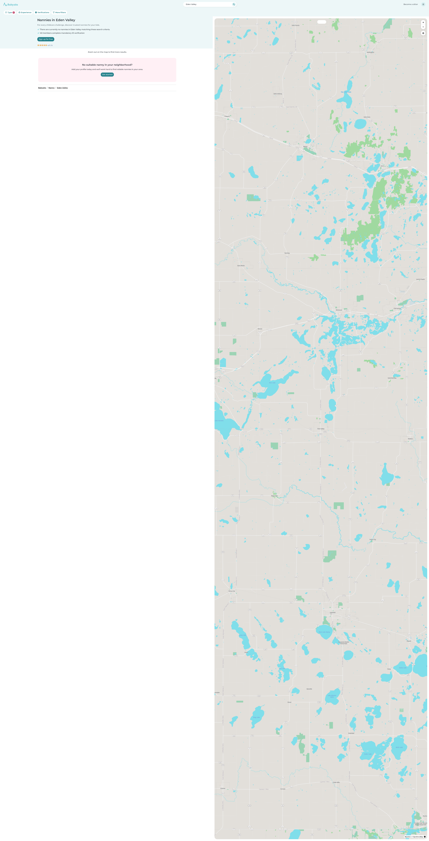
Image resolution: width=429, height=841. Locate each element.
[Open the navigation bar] (423, 4)
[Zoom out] (423, 27)
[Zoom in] (423, 22)
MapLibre (408, 837)
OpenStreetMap (418, 837)
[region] (320, 428)
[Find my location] (423, 33)
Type (10, 12)
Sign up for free (46, 39)
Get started (107, 74)
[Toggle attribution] (424, 836)
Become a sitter (411, 4)
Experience (26, 12)
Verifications (43, 12)
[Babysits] (11, 4)
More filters (60, 12)
